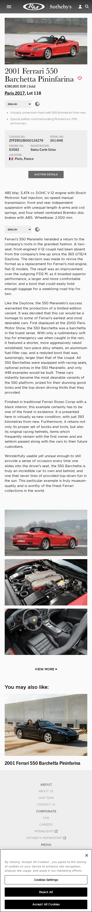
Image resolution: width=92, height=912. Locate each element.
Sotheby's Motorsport (44, 838)
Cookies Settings (46, 879)
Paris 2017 (15, 93)
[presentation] (7, 730)
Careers (46, 824)
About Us (46, 791)
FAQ (46, 818)
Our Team (46, 798)
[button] (80, 6)
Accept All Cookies (46, 904)
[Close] (87, 855)
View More (45, 669)
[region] (46, 880)
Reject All (46, 892)
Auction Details (46, 174)
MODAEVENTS (45, 831)
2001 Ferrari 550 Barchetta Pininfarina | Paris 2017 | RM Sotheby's (47, 6)
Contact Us (46, 804)
